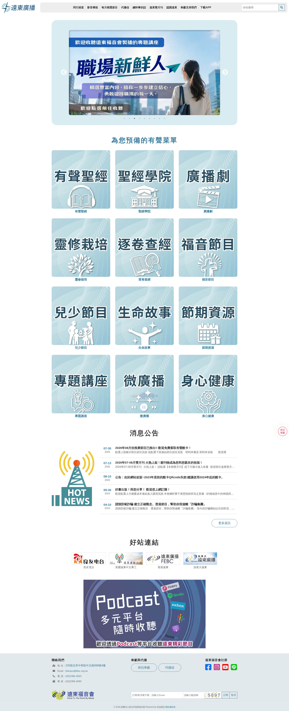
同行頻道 (78, 7)
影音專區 (92, 7)
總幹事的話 (139, 7)
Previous (64, 72)
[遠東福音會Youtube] (225, 667)
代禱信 (125, 7)
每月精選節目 (110, 7)
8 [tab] (159, 118)
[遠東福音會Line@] (234, 667)
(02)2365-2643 (73, 676)
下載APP (205, 7)
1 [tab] (124, 118)
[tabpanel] (144, 72)
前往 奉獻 (282, 431)
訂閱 (225, 695)
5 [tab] (144, 118)
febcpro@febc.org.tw (77, 671)
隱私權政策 (170, 707)
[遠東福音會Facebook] (208, 667)
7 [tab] (154, 118)
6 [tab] (149, 118)
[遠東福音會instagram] (217, 667)
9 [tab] (164, 118)
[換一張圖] (213, 695)
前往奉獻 (144, 667)
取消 (233, 695)
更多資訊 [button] (224, 523)
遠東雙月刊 (156, 7)
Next (225, 72)
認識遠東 (171, 7)
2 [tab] (129, 118)
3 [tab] (134, 118)
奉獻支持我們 (189, 7)
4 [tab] (139, 118)
